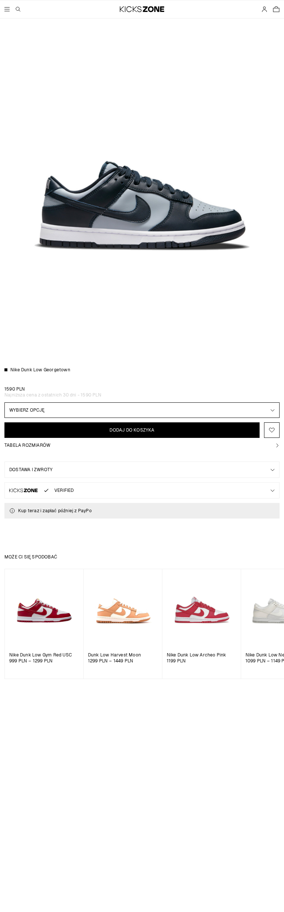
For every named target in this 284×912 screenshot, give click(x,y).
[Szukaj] (18, 9)
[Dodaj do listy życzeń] (272, 430)
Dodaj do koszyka (131, 430)
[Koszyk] (276, 9)
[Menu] (7, 9)
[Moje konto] (264, 9)
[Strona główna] (142, 9)
